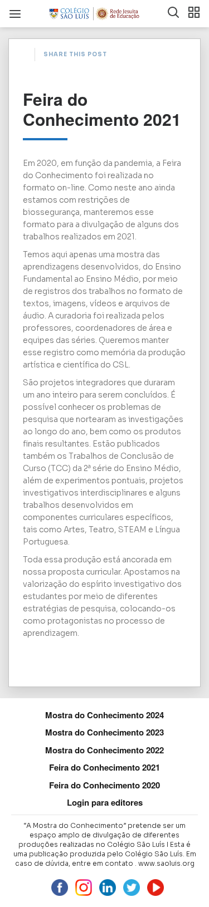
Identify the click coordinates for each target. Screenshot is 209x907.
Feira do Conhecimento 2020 (104, 785)
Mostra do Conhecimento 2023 (104, 732)
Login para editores (105, 802)
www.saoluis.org (166, 863)
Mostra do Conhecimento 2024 (104, 715)
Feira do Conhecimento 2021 (104, 767)
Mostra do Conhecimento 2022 (104, 750)
